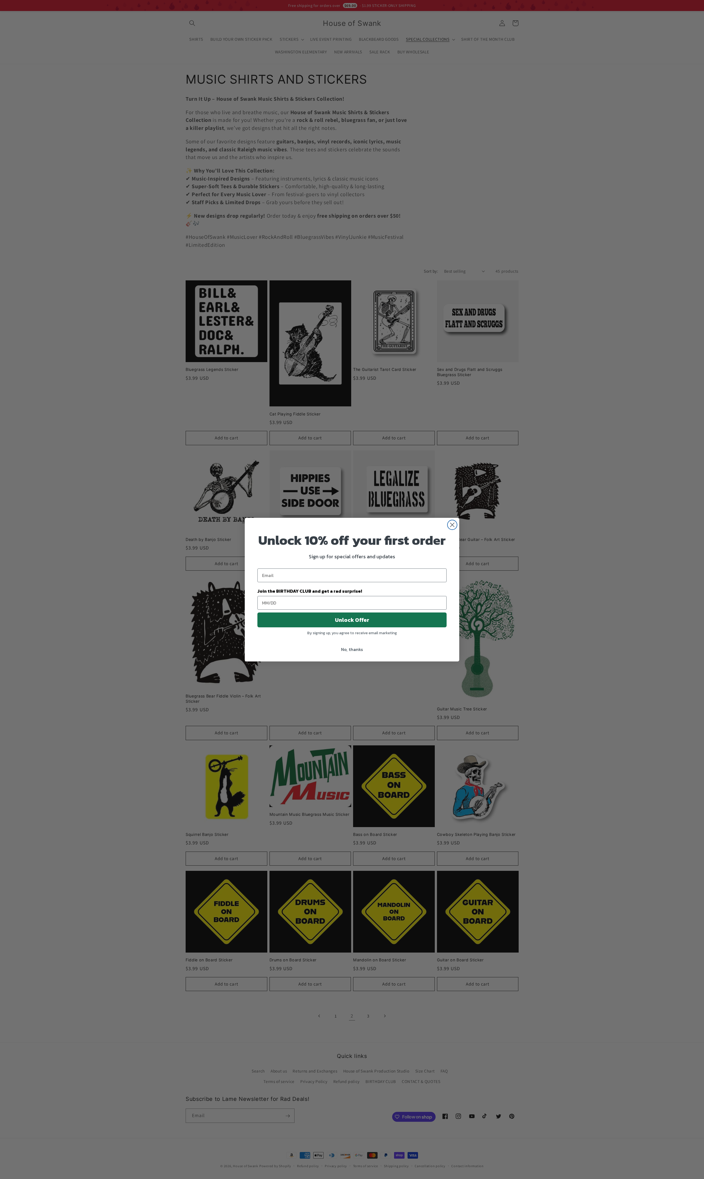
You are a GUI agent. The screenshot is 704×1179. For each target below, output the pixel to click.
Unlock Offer (352, 620)
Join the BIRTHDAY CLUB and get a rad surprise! (309, 591)
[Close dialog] (452, 525)
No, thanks (352, 649)
